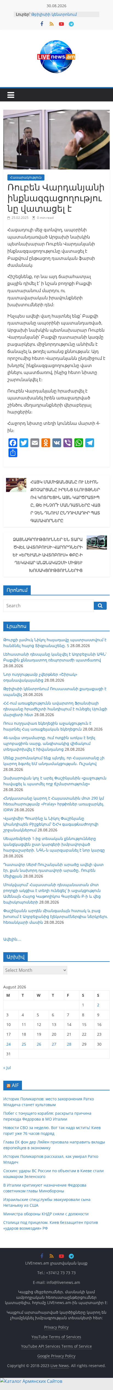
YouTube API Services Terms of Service (56, 1346)
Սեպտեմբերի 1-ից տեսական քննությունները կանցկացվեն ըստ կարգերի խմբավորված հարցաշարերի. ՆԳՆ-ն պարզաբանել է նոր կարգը (54, 844)
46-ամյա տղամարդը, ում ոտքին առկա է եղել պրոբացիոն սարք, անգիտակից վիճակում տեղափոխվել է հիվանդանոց (49, 743)
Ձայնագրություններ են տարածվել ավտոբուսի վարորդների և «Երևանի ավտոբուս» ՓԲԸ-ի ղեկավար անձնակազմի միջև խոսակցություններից (48, 554)
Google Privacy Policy (56, 1355)
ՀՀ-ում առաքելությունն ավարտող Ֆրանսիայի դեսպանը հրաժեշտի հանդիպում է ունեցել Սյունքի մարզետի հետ (55, 708)
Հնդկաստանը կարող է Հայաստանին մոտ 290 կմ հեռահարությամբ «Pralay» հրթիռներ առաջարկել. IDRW (53, 803)
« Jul (7, 1067)
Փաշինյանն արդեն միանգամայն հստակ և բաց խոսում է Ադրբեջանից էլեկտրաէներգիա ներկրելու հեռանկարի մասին (55, 916)
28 (69, 1044)
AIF (15, 1085)
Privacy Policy (56, 1327)
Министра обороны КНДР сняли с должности (46, 1213)
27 (54, 1044)
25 (24, 1044)
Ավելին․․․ (12, 939)
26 (39, 1044)
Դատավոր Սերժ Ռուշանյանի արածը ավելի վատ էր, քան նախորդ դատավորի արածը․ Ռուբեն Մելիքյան (53, 870)
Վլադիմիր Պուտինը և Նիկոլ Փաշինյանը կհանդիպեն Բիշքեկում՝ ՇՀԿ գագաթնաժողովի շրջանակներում (50, 824)
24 (8, 1044)
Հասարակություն (26, 177)
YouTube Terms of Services (56, 1336)
